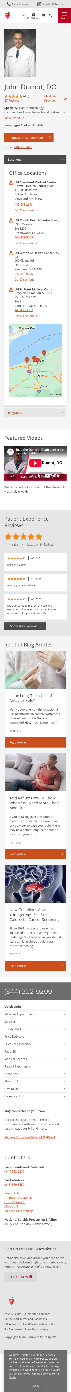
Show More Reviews (23, 626)
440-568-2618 (23, 147)
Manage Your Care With (29, 1137)
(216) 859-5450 (14, 1185)
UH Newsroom (14, 1202)
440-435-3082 (24, 310)
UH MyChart (33, 16)
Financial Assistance (18, 1198)
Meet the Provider (50, 98)
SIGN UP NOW (18, 1277)
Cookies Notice (18, 1362)
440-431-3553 (24, 237)
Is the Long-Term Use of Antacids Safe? (30, 698)
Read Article (17, 742)
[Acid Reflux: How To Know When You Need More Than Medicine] (35, 772)
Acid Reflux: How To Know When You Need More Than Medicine (34, 802)
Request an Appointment (26, 138)
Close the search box (55, 15)
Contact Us (11, 1193)
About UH (11, 1206)
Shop (43, 15)
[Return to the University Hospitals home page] (7, 15)
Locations (14, 160)
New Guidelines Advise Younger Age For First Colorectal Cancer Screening (34, 914)
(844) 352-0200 (28, 991)
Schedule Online (50, 3)
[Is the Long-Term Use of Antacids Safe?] (35, 670)
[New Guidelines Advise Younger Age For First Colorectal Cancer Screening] (35, 884)
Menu (64, 18)
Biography (15, 413)
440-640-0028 (24, 274)
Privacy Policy (39, 1358)
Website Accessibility (18, 1211)
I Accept (35, 1385)
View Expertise (14, 118)
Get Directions (24, 210)
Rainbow (23, 15)
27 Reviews (11, 101)
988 (6, 1224)
